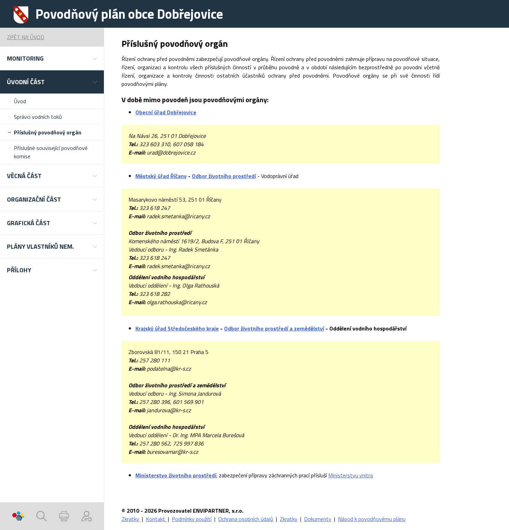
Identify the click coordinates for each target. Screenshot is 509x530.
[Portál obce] (18, 516)
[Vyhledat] (41, 516)
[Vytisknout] (64, 516)
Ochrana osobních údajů (245, 519)
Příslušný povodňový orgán (47, 132)
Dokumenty (317, 519)
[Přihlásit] (86, 516)
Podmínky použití (192, 519)
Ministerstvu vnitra (350, 475)
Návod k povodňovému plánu (371, 519)
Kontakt (156, 519)
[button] (52, 58)
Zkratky (131, 519)
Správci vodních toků (38, 117)
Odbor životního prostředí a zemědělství (274, 328)
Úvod (20, 101)
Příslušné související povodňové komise (51, 152)
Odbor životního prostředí (224, 176)
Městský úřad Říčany (161, 176)
